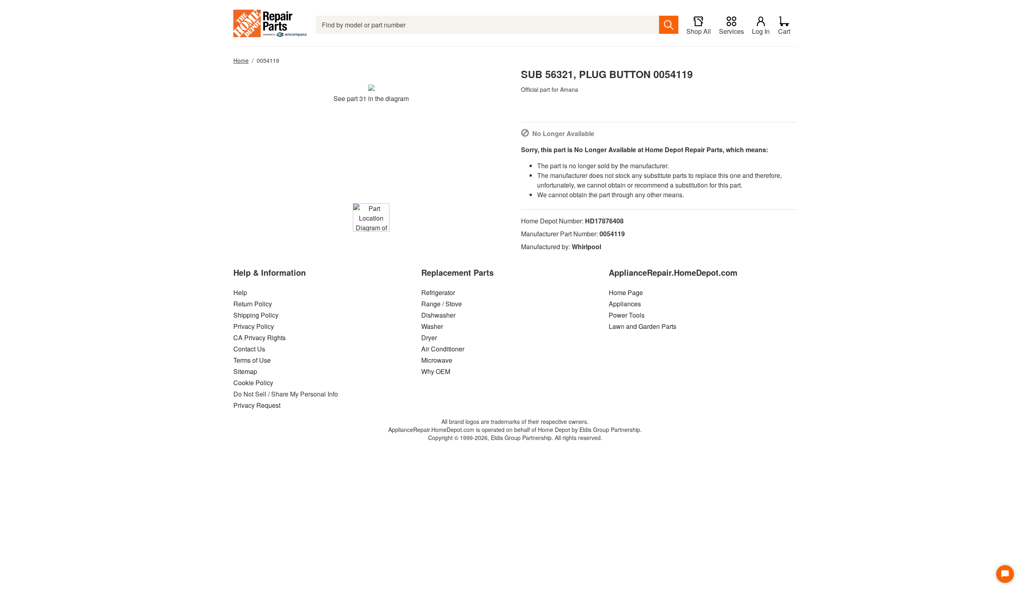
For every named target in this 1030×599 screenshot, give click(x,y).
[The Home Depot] (270, 25)
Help (240, 292)
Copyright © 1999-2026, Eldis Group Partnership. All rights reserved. (515, 438)
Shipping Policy (255, 315)
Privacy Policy (253, 326)
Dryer (429, 337)
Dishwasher (438, 315)
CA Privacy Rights (259, 337)
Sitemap (245, 371)
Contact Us (249, 348)
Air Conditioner (442, 348)
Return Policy (252, 303)
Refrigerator (438, 292)
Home (241, 60)
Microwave (436, 360)
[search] (668, 25)
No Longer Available (563, 133)
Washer (432, 326)
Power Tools (627, 315)
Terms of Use (252, 360)
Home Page (626, 292)
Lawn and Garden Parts (642, 326)
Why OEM (435, 371)
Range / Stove (441, 303)
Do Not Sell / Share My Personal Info (285, 394)
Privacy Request (256, 405)
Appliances (625, 303)
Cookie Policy (253, 382)
